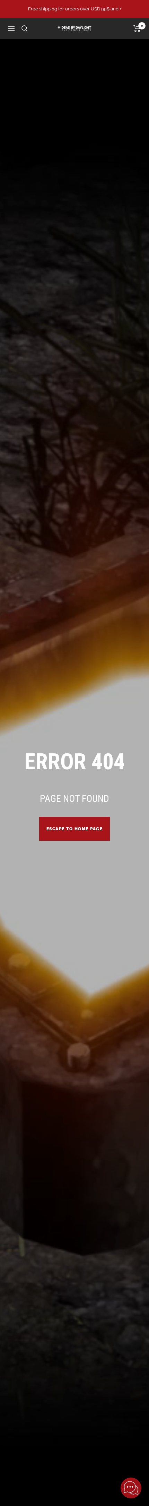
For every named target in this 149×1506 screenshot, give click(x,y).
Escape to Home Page (74, 828)
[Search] (24, 28)
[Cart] (137, 28)
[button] (131, 1488)
